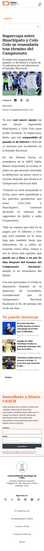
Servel (22, 542)
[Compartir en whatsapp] (27, 100)
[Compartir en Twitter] (21, 100)
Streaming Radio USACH (22, 518)
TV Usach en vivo (22, 511)
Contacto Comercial (22, 534)
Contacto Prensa (22, 526)
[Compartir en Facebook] (15, 100)
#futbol (8, 377)
